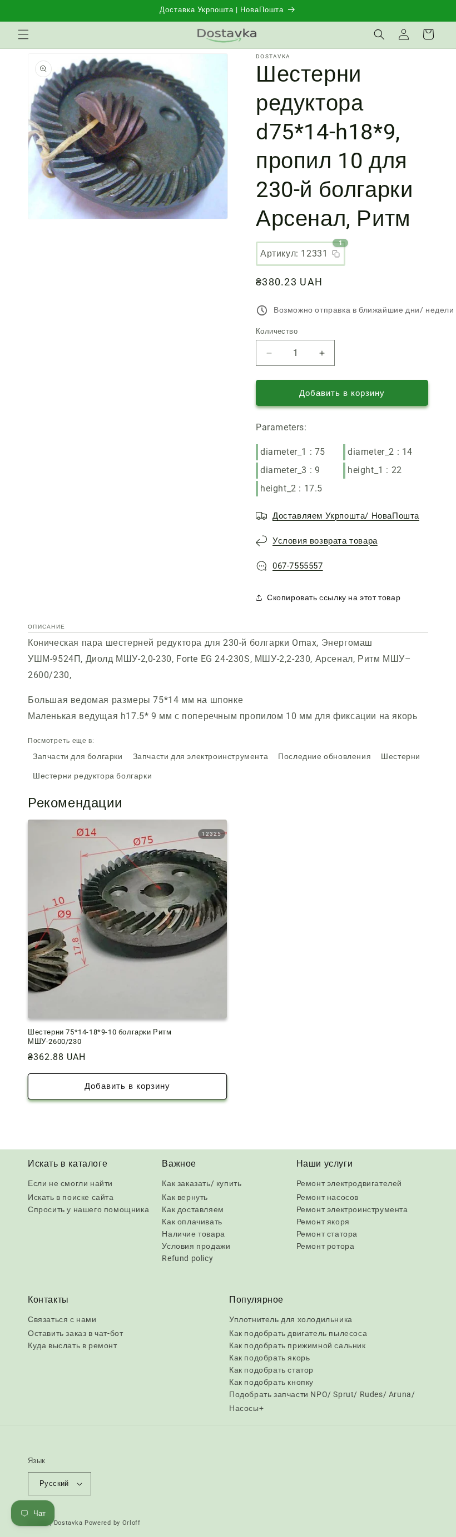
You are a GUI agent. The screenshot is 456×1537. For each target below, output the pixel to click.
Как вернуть (185, 1197)
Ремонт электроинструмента (352, 1209)
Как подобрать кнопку (271, 1382)
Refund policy (187, 1258)
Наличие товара (193, 1233)
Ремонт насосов (327, 1197)
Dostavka (68, 1522)
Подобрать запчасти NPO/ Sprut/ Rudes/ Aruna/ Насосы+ (322, 1401)
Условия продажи (196, 1246)
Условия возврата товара (325, 541)
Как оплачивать (192, 1221)
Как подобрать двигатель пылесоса (298, 1333)
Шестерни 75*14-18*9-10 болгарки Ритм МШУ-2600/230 (100, 1037)
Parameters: (281, 427)
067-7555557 (297, 566)
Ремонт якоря (323, 1221)
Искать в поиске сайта (71, 1197)
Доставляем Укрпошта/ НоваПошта (345, 516)
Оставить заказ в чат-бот (75, 1333)
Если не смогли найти (70, 1183)
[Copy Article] (336, 254)
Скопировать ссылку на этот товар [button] (333, 597)
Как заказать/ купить (201, 1183)
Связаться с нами (62, 1319)
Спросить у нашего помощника (88, 1209)
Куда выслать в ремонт (72, 1345)
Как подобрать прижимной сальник (297, 1345)
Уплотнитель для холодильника (291, 1319)
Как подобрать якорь (269, 1357)
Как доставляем (193, 1209)
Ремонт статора (327, 1233)
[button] (23, 34)
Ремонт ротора (325, 1246)
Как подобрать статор (271, 1369)
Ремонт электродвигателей (349, 1183)
